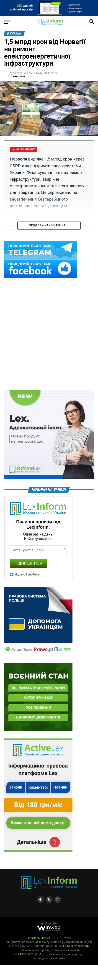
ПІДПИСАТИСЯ (28, 563)
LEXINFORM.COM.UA (75, 946)
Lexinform (18, 76)
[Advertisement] (49, 334)
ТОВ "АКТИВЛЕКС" (43, 938)
